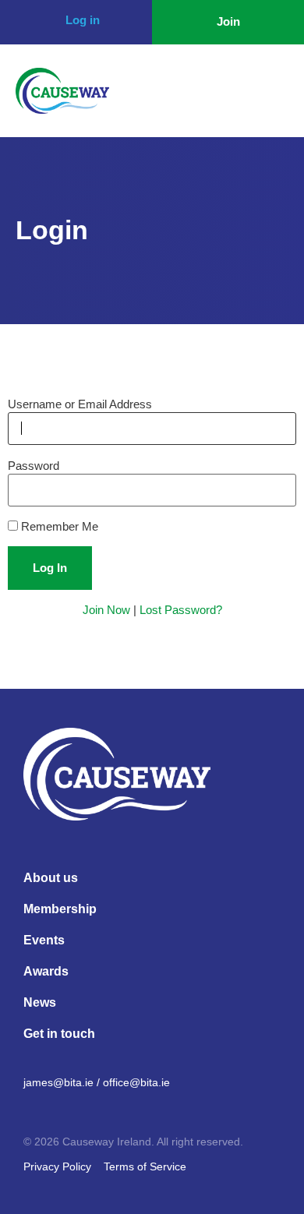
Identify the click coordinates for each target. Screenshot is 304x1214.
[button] (271, 91)
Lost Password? (181, 609)
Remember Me (58, 526)
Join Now (106, 609)
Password (33, 465)
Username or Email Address (80, 404)
